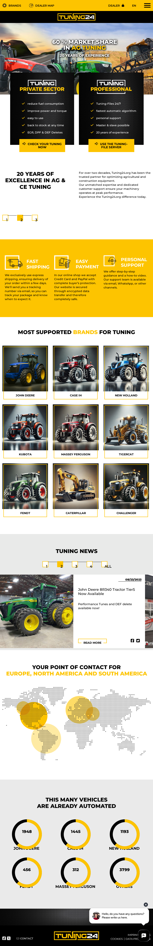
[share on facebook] (132, 641)
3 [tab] (36, 220)
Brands (15, 5)
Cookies (117, 938)
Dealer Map (44, 5)
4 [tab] (91, 566)
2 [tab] (22, 220)
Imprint (133, 934)
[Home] (76, 17)
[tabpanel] (76, 185)
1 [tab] (7, 220)
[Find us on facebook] (4, 938)
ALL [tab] (108, 566)
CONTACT (26, 938)
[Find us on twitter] (9, 938)
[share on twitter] (138, 641)
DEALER (114, 5)
